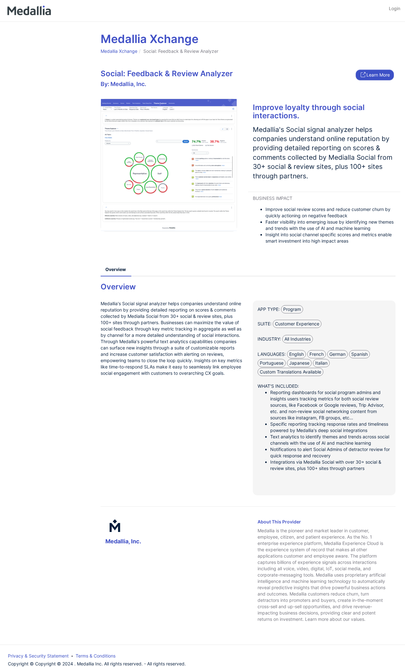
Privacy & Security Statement (38, 655)
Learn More (378, 74)
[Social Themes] (169, 165)
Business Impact (272, 198)
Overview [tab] (115, 269)
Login (394, 8)
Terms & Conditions (95, 655)
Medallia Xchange (119, 51)
